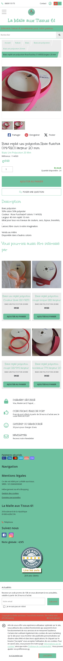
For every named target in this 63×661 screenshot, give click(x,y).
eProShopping (8, 618)
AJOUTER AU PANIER (31, 181)
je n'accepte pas (16, 655)
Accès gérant (54, 618)
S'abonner (53, 601)
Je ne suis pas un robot (16, 606)
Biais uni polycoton (42, 43)
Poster (51, 134)
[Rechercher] (59, 35)
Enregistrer (34, 134)
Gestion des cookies (10, 493)
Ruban (18, 43)
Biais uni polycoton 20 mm (14, 48)
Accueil (8, 43)
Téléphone (8, 522)
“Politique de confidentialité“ (39, 646)
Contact (43, 3)
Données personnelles (11, 497)
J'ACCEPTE (48, 655)
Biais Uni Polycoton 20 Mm (16, 152)
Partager (16, 134)
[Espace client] (50, 3)
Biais (27, 43)
